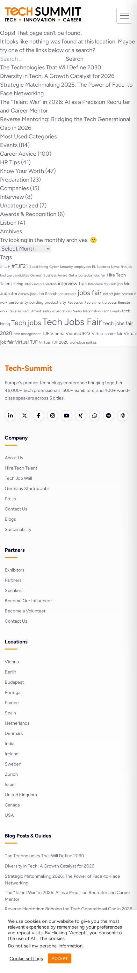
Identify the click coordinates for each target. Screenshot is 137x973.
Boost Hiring (38, 267)
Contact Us (16, 509)
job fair (123, 283)
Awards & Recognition (28, 214)
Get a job (75, 275)
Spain (10, 713)
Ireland (11, 754)
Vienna (12, 662)
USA (9, 815)
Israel (10, 784)
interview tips (72, 283)
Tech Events (111, 311)
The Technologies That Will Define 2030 (50, 67)
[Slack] (122, 415)
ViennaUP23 (78, 333)
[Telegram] (108, 415)
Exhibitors (15, 570)
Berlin (10, 672)
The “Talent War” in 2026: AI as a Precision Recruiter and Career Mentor (67, 896)
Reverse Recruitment (25, 311)
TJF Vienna (53, 333)
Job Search (47, 293)
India (9, 743)
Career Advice (18, 153)
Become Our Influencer (28, 600)
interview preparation (41, 284)
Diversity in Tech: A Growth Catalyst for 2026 (57, 76)
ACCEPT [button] (60, 958)
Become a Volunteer (25, 611)
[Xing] (80, 415)
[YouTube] (66, 415)
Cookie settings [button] (26, 958)
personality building (26, 302)
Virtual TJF (26, 342)
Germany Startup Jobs (27, 488)
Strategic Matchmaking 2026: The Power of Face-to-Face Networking (62, 880)
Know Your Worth (22, 171)
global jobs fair (94, 275)
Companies (14, 188)
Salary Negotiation (87, 311)
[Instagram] (52, 415)
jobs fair (89, 293)
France (12, 702)
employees (82, 267)
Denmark (14, 733)
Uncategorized (19, 205)
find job (126, 267)
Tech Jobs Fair (72, 321)
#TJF (5, 266)
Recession (75, 302)
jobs (33, 294)
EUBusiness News (105, 267)
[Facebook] (38, 415)
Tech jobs (26, 322)
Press (10, 499)
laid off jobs (111, 294)
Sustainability (18, 529)
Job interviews (14, 293)
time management (27, 334)
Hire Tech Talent (21, 468)
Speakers (14, 590)
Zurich (11, 774)
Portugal (13, 692)
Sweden (13, 764)
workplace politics (83, 342)
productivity (55, 302)
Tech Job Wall (18, 478)
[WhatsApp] (94, 415)
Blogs (10, 519)
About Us (14, 458)
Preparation (14, 179)
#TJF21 (19, 266)
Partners (13, 580)
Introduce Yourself (102, 284)
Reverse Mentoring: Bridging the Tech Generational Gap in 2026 (68, 909)
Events (9, 145)
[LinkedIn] (10, 415)
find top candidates (14, 275)
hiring (18, 283)
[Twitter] (24, 415)
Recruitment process (100, 302)
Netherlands (17, 723)
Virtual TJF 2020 (53, 342)
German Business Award (48, 275)
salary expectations (57, 311)
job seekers (67, 294)
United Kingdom (21, 795)
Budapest (14, 682)
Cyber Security (61, 267)
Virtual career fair (107, 333)
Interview (12, 196)
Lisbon (8, 222)
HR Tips (10, 162)
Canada (12, 805)
